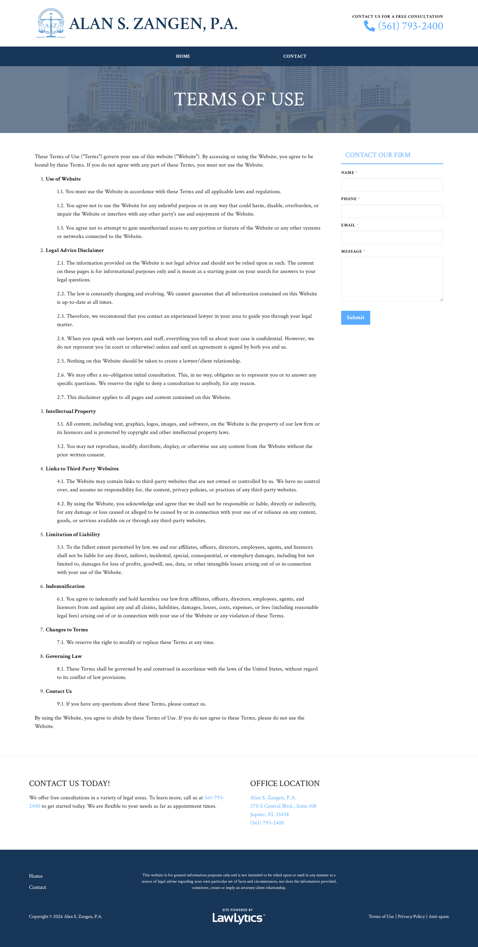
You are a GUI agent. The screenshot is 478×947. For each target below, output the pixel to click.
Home (183, 56)
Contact (295, 56)
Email (350, 225)
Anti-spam (439, 916)
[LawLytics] (239, 917)
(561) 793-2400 (410, 26)
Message (353, 251)
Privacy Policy (411, 916)
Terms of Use (381, 916)
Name (349, 172)
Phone (350, 199)
